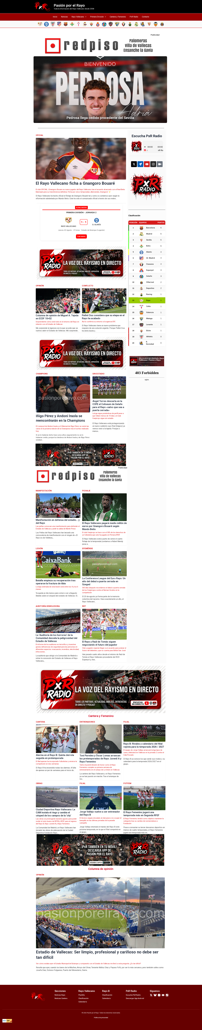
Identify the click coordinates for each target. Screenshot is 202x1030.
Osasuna (150, 264)
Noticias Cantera (61, 998)
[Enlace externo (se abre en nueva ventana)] (101, 46)
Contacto (145, 17)
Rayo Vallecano (78, 17)
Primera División (97, 17)
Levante (149, 324)
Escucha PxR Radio (133, 995)
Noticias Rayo (60, 995)
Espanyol (150, 270)
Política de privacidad (101, 1017)
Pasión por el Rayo (69, 5)
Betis (148, 246)
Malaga (149, 318)
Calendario (82, 1002)
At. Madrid (150, 258)
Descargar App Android (135, 998)
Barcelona (150, 228)
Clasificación (83, 998)
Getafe (149, 276)
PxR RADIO (81, 236)
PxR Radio (134, 17)
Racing (149, 294)
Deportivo (150, 288)
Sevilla (149, 240)
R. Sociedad (150, 343)
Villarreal (150, 282)
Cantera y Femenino (118, 17)
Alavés (149, 252)
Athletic (149, 337)
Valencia (150, 312)
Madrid (149, 234)
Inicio (55, 17)
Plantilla (81, 995)
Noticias (64, 17)
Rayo (148, 300)
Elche (148, 331)
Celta (148, 306)
